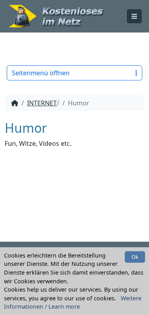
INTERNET (42, 103)
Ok (135, 256)
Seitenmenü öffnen (41, 73)
